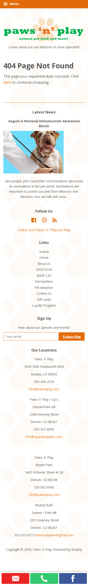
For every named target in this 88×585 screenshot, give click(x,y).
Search (44, 252)
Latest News (44, 112)
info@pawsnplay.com (44, 389)
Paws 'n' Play (42, 549)
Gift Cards (44, 299)
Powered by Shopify (67, 549)
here (7, 82)
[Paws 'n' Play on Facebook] (33, 221)
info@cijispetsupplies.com (44, 437)
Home (44, 257)
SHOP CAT (44, 275)
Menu (14, 4)
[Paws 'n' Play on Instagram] (44, 221)
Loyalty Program (44, 305)
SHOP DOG (44, 269)
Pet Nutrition (44, 281)
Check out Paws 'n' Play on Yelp (44, 229)
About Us (44, 263)
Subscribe (72, 337)
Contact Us (44, 293)
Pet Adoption (44, 287)
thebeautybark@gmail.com (54, 535)
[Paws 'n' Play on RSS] (54, 221)
